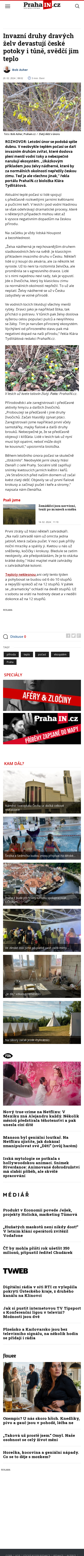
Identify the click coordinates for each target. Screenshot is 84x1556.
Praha (10, 662)
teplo (27, 654)
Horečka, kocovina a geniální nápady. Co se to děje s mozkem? (41, 1454)
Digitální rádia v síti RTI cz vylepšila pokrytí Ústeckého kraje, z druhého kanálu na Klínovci (40, 1291)
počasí (42, 654)
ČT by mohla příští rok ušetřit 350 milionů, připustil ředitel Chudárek (38, 1250)
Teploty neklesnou (20, 574)
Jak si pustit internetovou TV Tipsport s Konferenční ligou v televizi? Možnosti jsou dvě (42, 1312)
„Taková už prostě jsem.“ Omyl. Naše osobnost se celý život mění (39, 1437)
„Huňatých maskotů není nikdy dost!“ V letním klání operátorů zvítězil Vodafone (40, 1231)
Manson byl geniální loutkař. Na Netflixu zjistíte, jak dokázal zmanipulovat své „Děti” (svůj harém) (40, 1141)
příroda (11, 654)
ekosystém (60, 654)
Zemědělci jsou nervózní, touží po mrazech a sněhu (57, 507)
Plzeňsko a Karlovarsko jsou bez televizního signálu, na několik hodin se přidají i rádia (40, 1333)
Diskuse (18, 636)
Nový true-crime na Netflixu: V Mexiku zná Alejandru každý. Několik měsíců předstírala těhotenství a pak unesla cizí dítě (41, 1118)
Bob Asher (20, 70)
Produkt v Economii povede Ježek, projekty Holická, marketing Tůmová (40, 1212)
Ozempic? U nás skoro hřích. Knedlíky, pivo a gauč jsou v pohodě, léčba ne (41, 1420)
